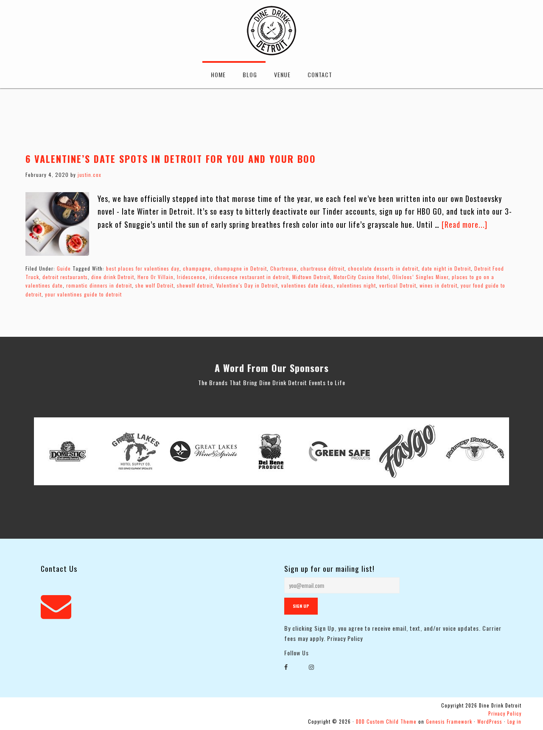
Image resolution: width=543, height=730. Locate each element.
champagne (197, 268)
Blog (250, 74)
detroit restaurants (65, 276)
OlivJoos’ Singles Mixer (420, 276)
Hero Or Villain (155, 276)
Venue (282, 74)
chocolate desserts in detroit (383, 268)
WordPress (489, 721)
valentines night (356, 285)
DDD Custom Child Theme (386, 721)
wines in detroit (438, 285)
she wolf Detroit (154, 285)
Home (218, 74)
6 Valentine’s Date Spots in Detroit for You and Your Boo (170, 158)
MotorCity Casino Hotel (361, 276)
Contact (320, 74)
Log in (514, 721)
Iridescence (191, 276)
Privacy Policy (345, 638)
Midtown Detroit (311, 276)
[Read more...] (464, 224)
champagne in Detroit (240, 268)
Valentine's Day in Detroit (247, 285)
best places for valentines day (142, 268)
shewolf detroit (195, 285)
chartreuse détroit (322, 268)
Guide (64, 268)
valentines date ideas (307, 285)
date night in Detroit (446, 268)
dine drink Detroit (112, 276)
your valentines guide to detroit (83, 294)
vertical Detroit (397, 285)
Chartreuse (283, 268)
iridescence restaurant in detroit (249, 276)
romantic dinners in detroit (99, 285)
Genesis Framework (449, 721)
